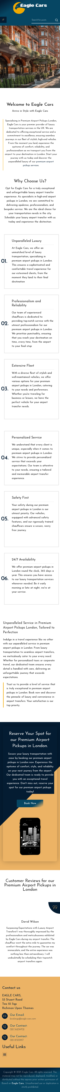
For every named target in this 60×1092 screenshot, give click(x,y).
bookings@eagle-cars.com (23, 1019)
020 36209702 (17, 1029)
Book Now (9, 74)
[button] (4, 1054)
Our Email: (17, 1015)
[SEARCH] (56, 20)
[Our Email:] (5, 1016)
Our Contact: (18, 1025)
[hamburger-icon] (3, 20)
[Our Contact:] (5, 1027)
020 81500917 (17, 1040)
